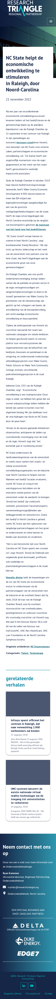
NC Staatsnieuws (40, 646)
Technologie (36, 653)
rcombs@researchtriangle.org (23, 887)
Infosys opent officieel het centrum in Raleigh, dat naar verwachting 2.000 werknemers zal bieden (27, 725)
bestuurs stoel (24, 142)
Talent (24, 653)
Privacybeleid (33, 994)
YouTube (31, 985)
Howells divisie (14, 577)
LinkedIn (24, 985)
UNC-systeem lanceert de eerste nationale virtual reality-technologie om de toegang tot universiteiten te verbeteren (28, 796)
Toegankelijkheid (12, 994)
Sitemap (48, 994)
